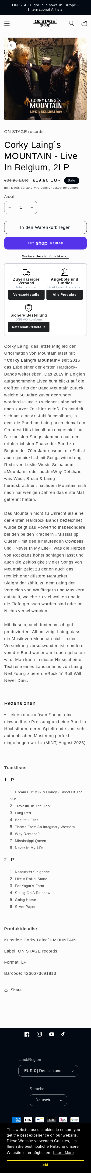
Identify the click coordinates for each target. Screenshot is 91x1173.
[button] (7, 23)
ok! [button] (45, 1165)
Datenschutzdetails (29, 327)
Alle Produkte (64, 294)
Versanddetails (26, 294)
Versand (27, 187)
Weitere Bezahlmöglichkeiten (45, 256)
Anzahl (10, 197)
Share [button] (16, 990)
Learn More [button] (63, 1153)
